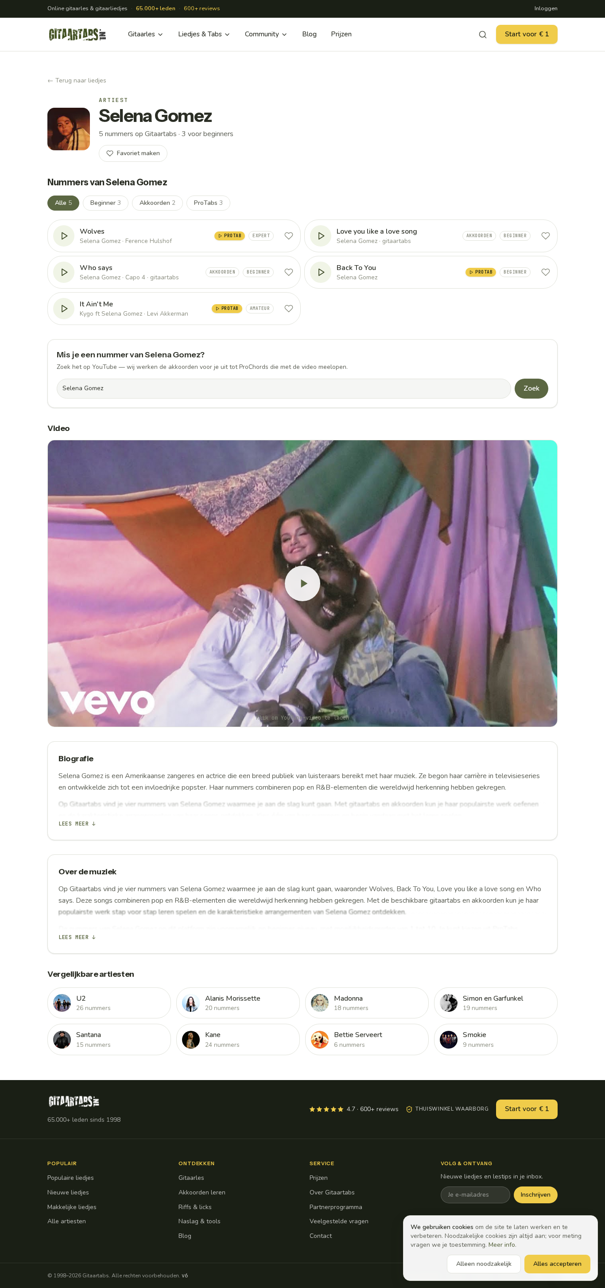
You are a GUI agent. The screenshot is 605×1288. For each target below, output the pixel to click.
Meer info (502, 1245)
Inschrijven (536, 1194)
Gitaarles (141, 34)
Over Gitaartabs (332, 1192)
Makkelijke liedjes (72, 1207)
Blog (309, 34)
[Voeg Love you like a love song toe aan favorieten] (546, 236)
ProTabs (208, 203)
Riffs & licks (195, 1207)
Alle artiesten (66, 1221)
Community (262, 34)
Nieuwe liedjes (68, 1192)
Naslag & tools (199, 1221)
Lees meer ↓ (77, 823)
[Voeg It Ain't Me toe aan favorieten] (289, 309)
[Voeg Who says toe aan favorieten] (289, 272)
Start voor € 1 (527, 34)
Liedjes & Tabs (200, 34)
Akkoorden (157, 203)
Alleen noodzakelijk (484, 1264)
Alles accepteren (557, 1264)
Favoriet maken (138, 153)
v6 (185, 1275)
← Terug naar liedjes (76, 80)
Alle (63, 203)
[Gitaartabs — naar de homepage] (77, 35)
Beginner (105, 203)
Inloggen (546, 8)
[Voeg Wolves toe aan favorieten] (289, 236)
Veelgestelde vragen (339, 1221)
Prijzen (341, 34)
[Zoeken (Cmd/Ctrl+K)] (483, 35)
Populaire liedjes (70, 1178)
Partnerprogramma (336, 1207)
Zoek (531, 388)
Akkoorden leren (201, 1192)
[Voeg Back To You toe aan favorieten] (546, 272)
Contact (321, 1236)
